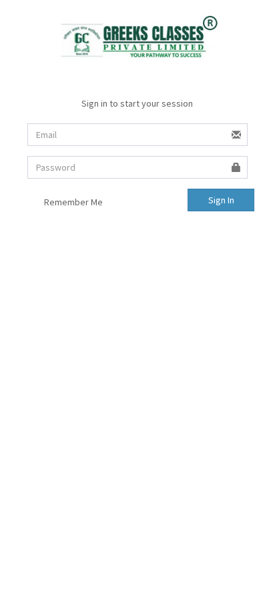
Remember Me (72, 202)
